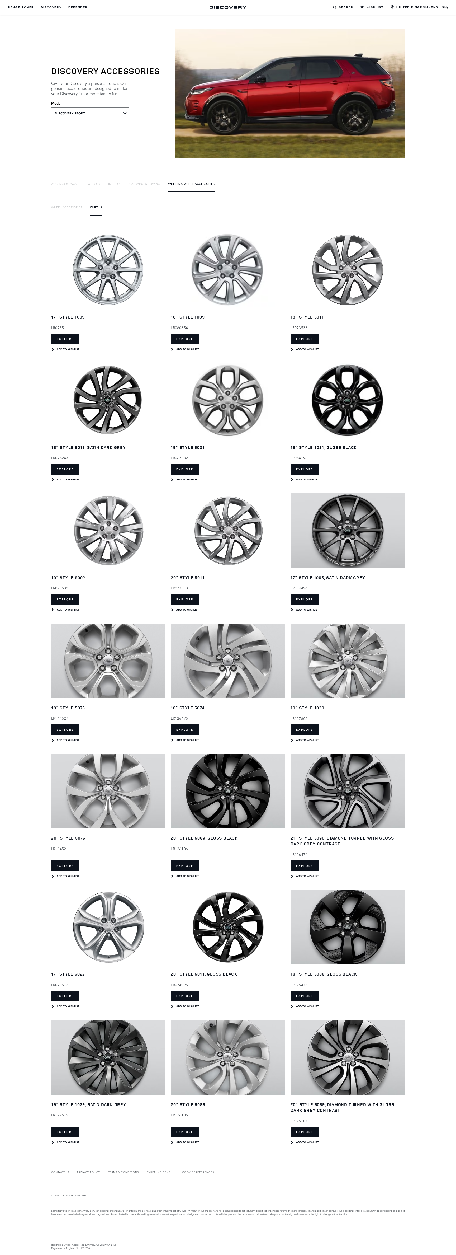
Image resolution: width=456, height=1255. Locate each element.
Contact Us (60, 1172)
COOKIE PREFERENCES (198, 1172)
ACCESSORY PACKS (64, 183)
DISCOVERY (51, 7)
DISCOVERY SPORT (70, 113)
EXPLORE (65, 339)
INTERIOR (114, 183)
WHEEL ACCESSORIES (66, 207)
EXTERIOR (93, 183)
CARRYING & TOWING (144, 183)
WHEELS (96, 207)
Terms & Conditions (123, 1172)
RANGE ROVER (21, 7)
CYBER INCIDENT (158, 1172)
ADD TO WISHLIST (68, 349)
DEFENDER (78, 7)
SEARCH (346, 7)
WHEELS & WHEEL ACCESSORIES (191, 183)
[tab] (64, 183)
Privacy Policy (88, 1172)
